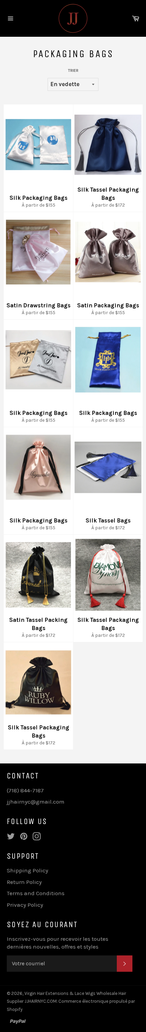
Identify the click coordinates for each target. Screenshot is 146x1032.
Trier (73, 70)
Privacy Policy (25, 904)
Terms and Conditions (36, 893)
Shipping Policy (27, 870)
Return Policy (24, 881)
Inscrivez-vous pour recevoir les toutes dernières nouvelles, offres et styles (57, 942)
